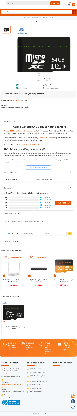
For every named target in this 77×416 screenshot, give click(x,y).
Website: (6, 394)
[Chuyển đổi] (71, 121)
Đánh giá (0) (8, 188)
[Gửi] (55, 3)
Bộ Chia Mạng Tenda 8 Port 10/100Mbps (38, 280)
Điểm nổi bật (39, 79)
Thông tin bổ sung (10, 173)
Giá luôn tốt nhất (22, 88)
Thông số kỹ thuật (47, 79)
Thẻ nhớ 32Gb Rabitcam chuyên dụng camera (64, 280)
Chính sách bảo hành (24, 85)
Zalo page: (5, 382)
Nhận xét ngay (63, 203)
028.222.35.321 (15, 100)
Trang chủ (26, 17)
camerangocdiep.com (10, 397)
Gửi (70, 233)
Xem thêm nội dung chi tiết (38, 167)
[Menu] (73, 4)
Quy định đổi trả (48, 85)
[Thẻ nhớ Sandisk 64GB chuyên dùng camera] (14, 312)
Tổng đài (51, 88)
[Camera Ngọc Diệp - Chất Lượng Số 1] (2, 5)
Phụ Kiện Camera (36, 17)
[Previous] (1, 272)
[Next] (75, 272)
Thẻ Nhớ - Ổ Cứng (48, 17)
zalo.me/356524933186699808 (11, 384)
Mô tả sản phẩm (10, 121)
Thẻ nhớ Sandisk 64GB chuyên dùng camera (14, 327)
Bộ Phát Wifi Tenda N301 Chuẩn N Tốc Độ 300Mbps (13, 280)
